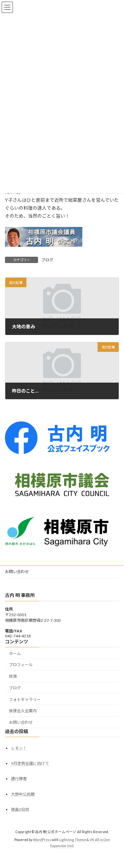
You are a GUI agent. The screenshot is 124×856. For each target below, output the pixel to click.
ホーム (15, 653)
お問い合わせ (17, 571)
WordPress (42, 840)
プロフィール (21, 664)
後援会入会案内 (23, 710)
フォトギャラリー (25, 699)
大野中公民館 (23, 793)
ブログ (47, 259)
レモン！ (19, 748)
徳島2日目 (20, 809)
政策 (13, 676)
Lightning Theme (72, 840)
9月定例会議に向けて (30, 763)
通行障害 (19, 778)
